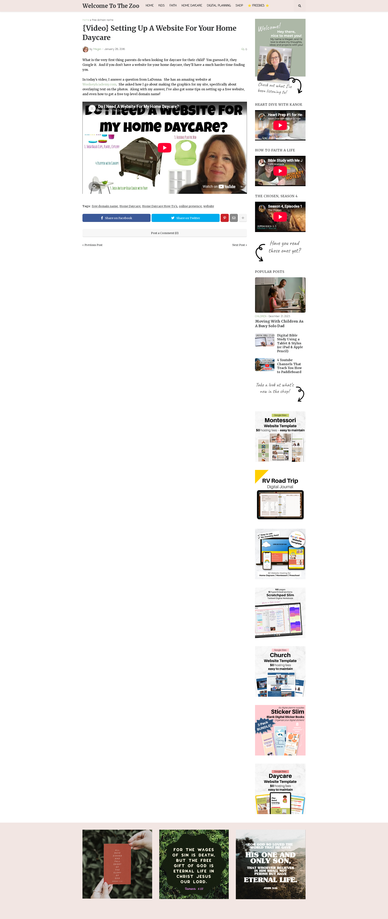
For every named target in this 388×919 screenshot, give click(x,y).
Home (85, 20)
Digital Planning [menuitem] (219, 6)
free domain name (102, 20)
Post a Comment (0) (165, 233)
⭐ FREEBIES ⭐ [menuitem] (258, 6)
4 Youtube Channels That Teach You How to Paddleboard (289, 366)
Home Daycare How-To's (159, 206)
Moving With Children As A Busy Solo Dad (279, 323)
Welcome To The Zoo (110, 5)
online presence (190, 206)
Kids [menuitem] (161, 6)
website (208, 206)
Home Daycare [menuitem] (191, 6)
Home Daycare (129, 206)
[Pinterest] (225, 218)
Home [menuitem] (150, 6)
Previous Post (93, 245)
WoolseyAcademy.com (99, 84)
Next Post (238, 245)
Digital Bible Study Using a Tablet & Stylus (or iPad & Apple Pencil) (290, 343)
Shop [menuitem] (239, 6)
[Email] (234, 218)
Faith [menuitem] (173, 6)
